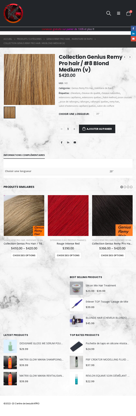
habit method (110, 97)
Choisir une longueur (74, 114)
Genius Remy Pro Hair (82, 88)
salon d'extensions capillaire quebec (77, 105)
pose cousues (125, 97)
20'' (98, 113)
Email (75, 142)
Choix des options (24, 255)
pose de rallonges (69, 101)
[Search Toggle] (108, 13)
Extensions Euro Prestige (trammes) (68, 240)
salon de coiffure (105, 105)
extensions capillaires (70, 97)
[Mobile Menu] (119, 13)
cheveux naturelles (110, 93)
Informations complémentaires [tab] (24, 155)
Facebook (61, 142)
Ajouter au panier (99, 129)
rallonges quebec (99, 101)
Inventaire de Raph (103, 88)
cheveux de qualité (90, 93)
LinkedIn (68, 142)
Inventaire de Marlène (37, 240)
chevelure (75, 93)
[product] (24, 215)
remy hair (114, 101)
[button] (121, 187)
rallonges (84, 101)
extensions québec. (92, 97)
